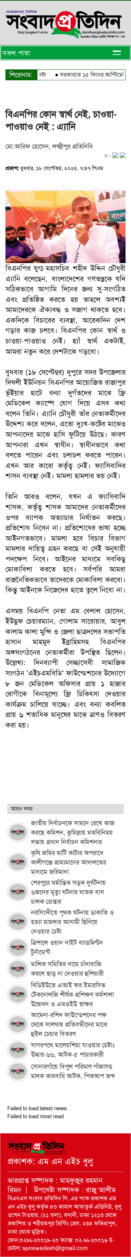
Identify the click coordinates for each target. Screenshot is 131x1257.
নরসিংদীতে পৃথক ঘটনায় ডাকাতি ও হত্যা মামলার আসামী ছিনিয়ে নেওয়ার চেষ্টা (72, 922)
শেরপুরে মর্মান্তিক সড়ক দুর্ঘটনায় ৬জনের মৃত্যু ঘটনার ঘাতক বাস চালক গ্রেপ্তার (68, 892)
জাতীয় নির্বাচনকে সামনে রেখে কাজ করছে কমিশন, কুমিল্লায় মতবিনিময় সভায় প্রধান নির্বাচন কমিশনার (73, 832)
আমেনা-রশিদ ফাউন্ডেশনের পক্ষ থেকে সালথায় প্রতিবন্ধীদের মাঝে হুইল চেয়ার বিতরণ (69, 1024)
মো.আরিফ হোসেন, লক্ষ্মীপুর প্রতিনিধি (49, 146)
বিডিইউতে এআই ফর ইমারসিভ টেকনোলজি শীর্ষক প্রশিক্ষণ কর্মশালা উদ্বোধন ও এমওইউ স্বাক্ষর (72, 994)
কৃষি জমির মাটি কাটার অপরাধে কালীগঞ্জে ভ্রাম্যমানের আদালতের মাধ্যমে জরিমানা (68, 862)
